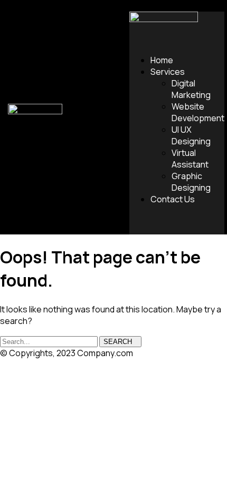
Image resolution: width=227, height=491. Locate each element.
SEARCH (117, 342)
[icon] (139, 223)
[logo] (35, 111)
